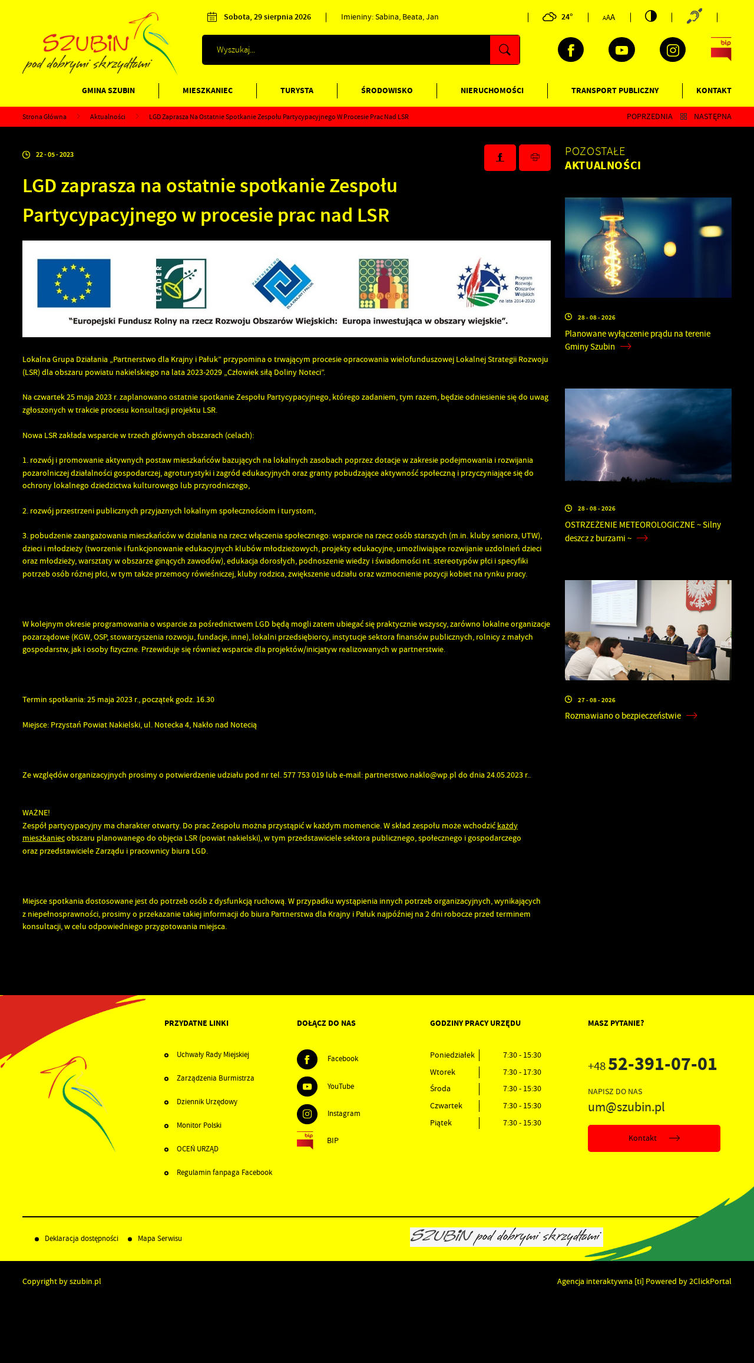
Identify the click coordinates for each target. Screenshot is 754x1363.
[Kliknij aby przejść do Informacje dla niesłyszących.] (694, 17)
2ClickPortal (710, 1281)
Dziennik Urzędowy (207, 1102)
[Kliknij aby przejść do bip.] (721, 49)
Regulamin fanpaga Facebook (224, 1172)
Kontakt (714, 90)
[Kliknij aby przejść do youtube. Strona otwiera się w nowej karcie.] (621, 49)
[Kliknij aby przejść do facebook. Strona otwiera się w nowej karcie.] (571, 49)
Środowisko (387, 90)
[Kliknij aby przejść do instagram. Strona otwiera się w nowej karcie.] (673, 49)
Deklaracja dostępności (81, 1238)
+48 (652, 1066)
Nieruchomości (492, 90)
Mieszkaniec (208, 90)
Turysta (296, 90)
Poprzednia (650, 116)
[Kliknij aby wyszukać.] (505, 49)
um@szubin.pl (626, 1107)
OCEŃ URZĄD (198, 1149)
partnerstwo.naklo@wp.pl (411, 774)
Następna (713, 116)
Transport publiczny (615, 90)
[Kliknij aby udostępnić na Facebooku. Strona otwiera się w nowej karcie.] (500, 157)
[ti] (639, 1281)
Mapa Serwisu (160, 1238)
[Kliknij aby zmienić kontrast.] (651, 16)
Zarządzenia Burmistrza (215, 1078)
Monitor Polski (199, 1125)
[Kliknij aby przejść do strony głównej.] (100, 72)
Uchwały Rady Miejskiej (213, 1054)
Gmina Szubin (108, 90)
